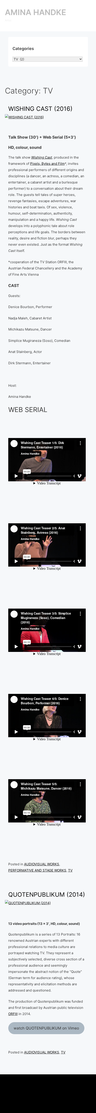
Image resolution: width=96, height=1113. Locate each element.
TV (70, 870)
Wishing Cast (41, 157)
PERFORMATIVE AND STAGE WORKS (37, 870)
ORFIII (13, 1014)
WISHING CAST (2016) (40, 108)
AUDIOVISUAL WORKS (41, 864)
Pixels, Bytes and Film (47, 163)
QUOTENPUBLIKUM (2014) (46, 894)
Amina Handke (35, 12)
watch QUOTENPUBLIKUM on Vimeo (46, 1028)
